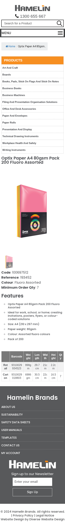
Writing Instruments (14, 149)
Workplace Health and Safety (19, 143)
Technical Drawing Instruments (20, 136)
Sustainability (12, 415)
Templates (9, 438)
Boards (6, 74)
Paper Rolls (9, 122)
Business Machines (13, 95)
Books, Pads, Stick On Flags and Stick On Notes (30, 81)
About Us (8, 407)
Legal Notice (45, 515)
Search (59, 23)
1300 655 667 (33, 16)
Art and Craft (10, 67)
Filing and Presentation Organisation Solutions (29, 102)
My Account (10, 453)
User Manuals (11, 430)
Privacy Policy (23, 515)
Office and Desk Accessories (19, 108)
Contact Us (10, 445)
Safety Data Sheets (15, 422)
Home (11, 46)
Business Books (11, 88)
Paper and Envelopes (14, 115)
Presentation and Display (17, 129)
